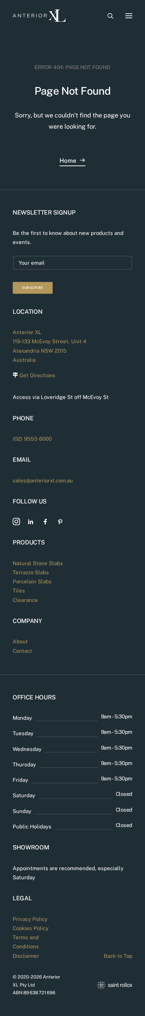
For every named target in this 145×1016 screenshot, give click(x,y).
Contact (22, 651)
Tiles (19, 591)
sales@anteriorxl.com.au (43, 480)
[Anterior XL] (39, 15)
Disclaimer (26, 956)
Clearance (25, 600)
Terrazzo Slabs (31, 572)
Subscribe (33, 288)
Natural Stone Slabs (38, 563)
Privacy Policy (30, 919)
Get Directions (37, 375)
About (20, 641)
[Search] (107, 16)
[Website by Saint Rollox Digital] (105, 985)
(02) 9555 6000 (32, 439)
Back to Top (118, 956)
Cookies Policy (31, 928)
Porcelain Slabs (32, 581)
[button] (129, 15)
